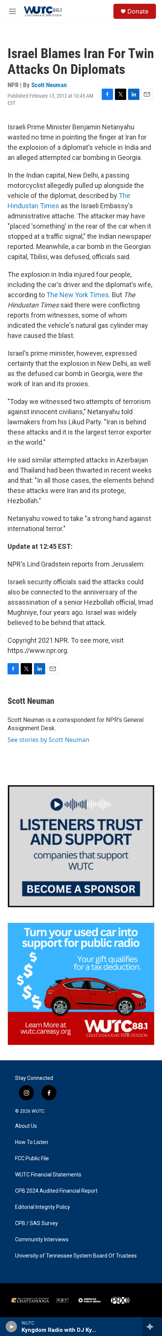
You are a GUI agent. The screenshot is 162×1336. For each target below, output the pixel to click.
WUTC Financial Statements (48, 1175)
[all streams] (152, 1326)
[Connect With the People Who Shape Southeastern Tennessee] (81, 846)
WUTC (38, 1111)
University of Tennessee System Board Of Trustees (76, 1256)
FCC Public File (32, 1158)
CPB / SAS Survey (36, 1223)
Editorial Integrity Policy (42, 1207)
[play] (11, 1326)
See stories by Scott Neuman (48, 740)
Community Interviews (42, 1239)
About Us (26, 1126)
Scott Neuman (49, 85)
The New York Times (77, 295)
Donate (137, 11)
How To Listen (31, 1142)
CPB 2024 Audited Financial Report (56, 1191)
